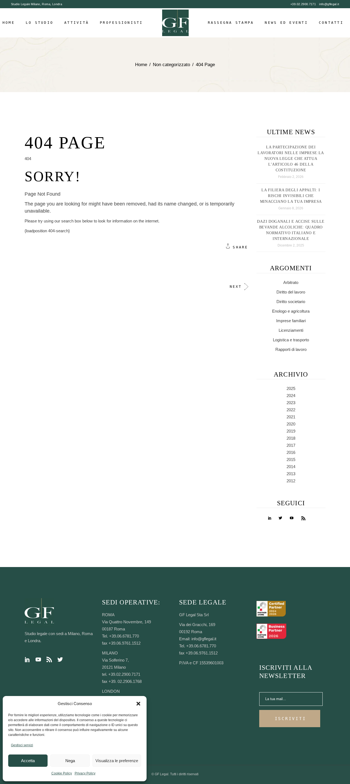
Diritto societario (290, 301)
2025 (291, 388)
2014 (291, 466)
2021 (291, 417)
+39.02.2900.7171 (303, 4)
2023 (291, 402)
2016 (291, 452)
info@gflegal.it (329, 4)
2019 (291, 431)
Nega (70, 760)
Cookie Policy (61, 773)
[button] (138, 703)
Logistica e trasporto (291, 339)
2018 (291, 438)
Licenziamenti (291, 330)
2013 (291, 473)
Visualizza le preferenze (116, 760)
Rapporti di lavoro (291, 349)
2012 (291, 480)
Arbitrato (290, 282)
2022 (291, 409)
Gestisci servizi (22, 745)
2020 (291, 424)
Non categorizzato (171, 64)
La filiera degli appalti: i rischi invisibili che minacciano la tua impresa (291, 196)
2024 (291, 395)
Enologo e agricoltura (291, 311)
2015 (291, 459)
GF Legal (161, 774)
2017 (291, 445)
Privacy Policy (85, 773)
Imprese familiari (291, 320)
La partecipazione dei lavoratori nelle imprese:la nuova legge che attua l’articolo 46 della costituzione (291, 158)
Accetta (28, 760)
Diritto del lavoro (290, 292)
